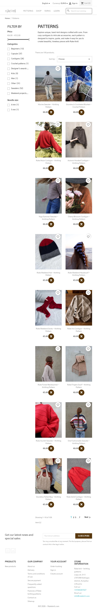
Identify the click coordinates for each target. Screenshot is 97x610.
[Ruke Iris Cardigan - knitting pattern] (79, 308)
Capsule (16, 54)
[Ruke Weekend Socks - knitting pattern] (48, 308)
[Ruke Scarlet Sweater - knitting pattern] (48, 420)
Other (15, 83)
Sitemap (31, 601)
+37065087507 (80, 590)
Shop (38, 11)
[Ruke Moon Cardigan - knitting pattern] (48, 139)
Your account (58, 562)
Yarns (47, 11)
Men (14, 78)
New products (10, 566)
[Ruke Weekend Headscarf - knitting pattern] (79, 252)
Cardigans (17, 59)
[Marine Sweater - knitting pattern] (48, 83)
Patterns (28, 11)
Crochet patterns (20, 64)
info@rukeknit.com (82, 596)
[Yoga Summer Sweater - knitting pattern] (48, 196)
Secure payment (34, 580)
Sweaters (17, 88)
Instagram (13, 550)
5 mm (15, 110)
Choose (74, 59)
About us (31, 566)
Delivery (31, 570)
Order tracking (56, 566)
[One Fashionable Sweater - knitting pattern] (79, 420)
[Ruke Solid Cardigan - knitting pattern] (79, 476)
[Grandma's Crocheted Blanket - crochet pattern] (79, 83)
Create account (56, 574)
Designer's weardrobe (20, 69)
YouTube (7, 550)
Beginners (17, 49)
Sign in (53, 570)
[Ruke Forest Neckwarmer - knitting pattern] (48, 364)
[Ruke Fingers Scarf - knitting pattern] (79, 364)
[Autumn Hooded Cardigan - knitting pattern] (79, 139)
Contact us (32, 598)
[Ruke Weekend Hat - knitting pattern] (48, 252)
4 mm (15, 105)
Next (87, 517)
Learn (57, 11)
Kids (14, 73)
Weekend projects (20, 93)
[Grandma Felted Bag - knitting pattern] (48, 476)
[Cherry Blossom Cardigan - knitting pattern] (79, 196)
